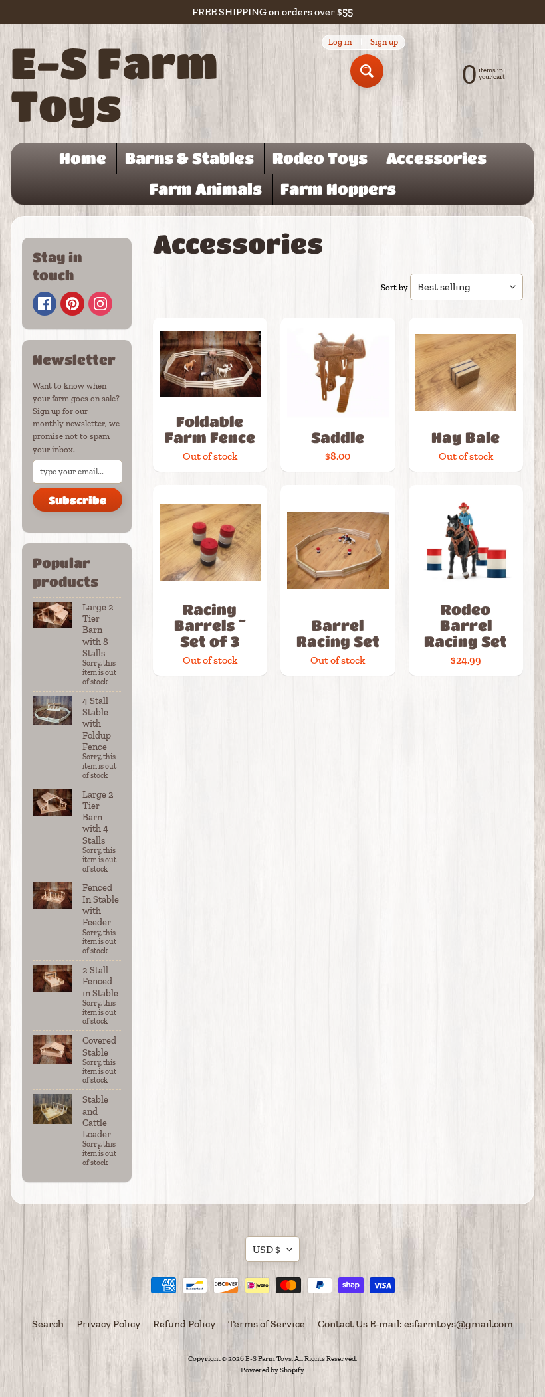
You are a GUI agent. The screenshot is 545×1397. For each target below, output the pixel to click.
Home (82, 158)
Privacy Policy (108, 1323)
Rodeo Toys (320, 158)
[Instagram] (100, 304)
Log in (340, 42)
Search (48, 1323)
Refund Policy (184, 1323)
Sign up (384, 42)
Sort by (394, 287)
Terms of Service (266, 1323)
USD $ (266, 1249)
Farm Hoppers (338, 188)
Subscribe (77, 500)
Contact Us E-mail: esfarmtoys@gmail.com (415, 1323)
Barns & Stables (189, 158)
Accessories (436, 158)
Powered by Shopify (272, 1369)
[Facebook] (44, 304)
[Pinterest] (72, 304)
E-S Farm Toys (114, 83)
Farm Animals (206, 188)
